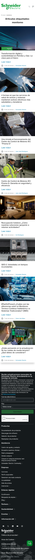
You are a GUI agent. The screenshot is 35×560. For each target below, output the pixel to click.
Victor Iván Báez (20, 318)
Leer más (5, 62)
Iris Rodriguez (20, 235)
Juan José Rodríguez (22, 151)
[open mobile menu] (33, 7)
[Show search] (29, 7)
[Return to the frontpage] (10, 6)
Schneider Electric (21, 65)
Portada (3, 15)
